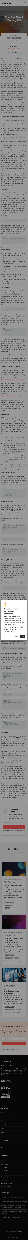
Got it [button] (22, 636)
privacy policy (10, 631)
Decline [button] (16, 636)
